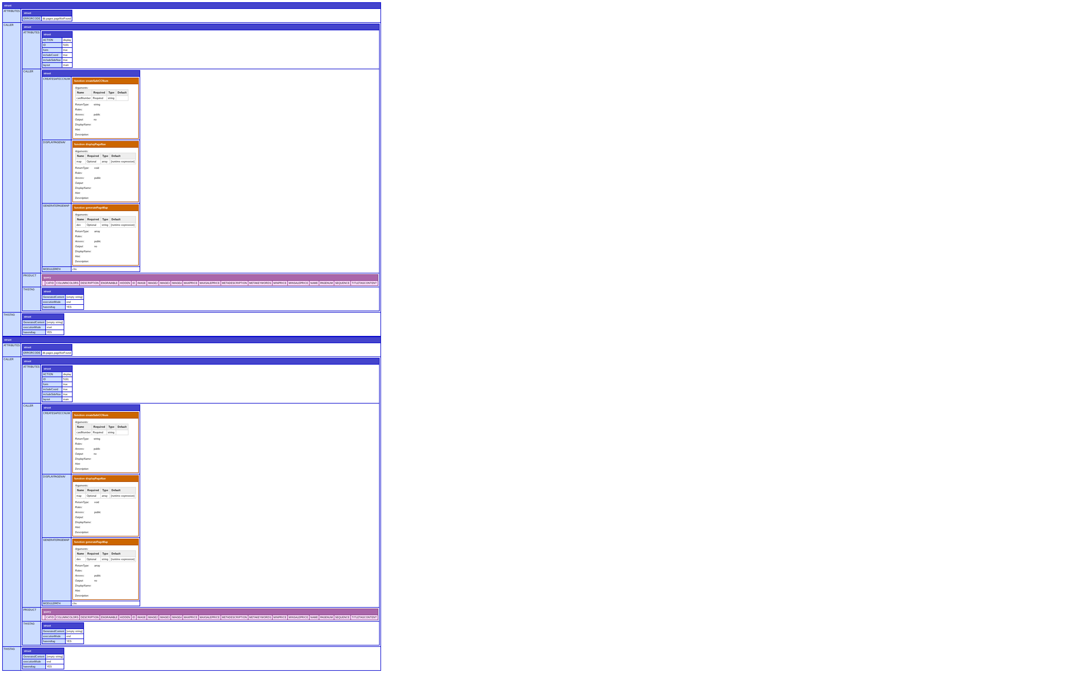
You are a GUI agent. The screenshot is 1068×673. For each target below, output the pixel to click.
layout (46, 65)
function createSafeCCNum (91, 81)
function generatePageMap (91, 207)
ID (44, 45)
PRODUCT (29, 275)
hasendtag (49, 307)
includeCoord (50, 55)
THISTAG (28, 289)
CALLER (9, 25)
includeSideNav (52, 60)
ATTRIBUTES (12, 11)
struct (7, 5)
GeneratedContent (53, 297)
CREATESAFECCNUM (56, 79)
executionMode (52, 302)
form (45, 50)
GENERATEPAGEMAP (56, 205)
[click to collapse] (43, 283)
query (47, 277)
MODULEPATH (52, 269)
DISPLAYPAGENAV (54, 142)
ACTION (48, 40)
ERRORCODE (31, 18)
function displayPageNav (90, 144)
